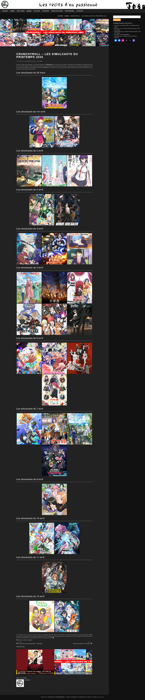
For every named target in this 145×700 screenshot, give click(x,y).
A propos (79, 11)
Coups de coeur (57, 11)
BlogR (73, 697)
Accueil (5, 11)
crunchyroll (29, 640)
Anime (12, 11)
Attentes (45, 11)
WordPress (60, 697)
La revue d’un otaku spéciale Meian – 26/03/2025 (30, 642)
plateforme (46, 67)
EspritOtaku (30, 61)
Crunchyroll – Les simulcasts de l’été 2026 (72, 673)
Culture (37, 11)
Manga (29, 11)
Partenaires (69, 11)
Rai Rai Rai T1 (126, 34)
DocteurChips (117, 31)
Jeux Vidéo (21, 11)
